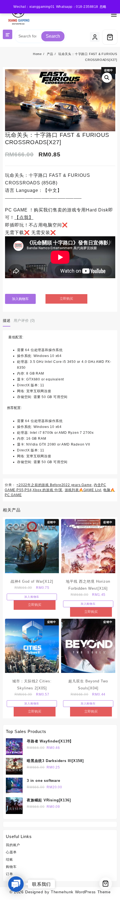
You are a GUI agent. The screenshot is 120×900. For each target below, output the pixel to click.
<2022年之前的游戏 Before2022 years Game (54, 485)
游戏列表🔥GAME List (83, 490)
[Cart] (110, 37)
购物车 (11, 867)
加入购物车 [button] (31, 596)
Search (53, 36)
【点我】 (24, 217)
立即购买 (66, 299)
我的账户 (13, 845)
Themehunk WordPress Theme (81, 892)
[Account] (95, 37)
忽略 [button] (103, 7)
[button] (107, 78)
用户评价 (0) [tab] (24, 320)
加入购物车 (20, 299)
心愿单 (11, 852)
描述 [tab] (6, 320)
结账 (9, 859)
